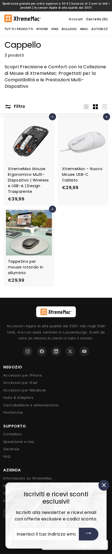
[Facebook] (42, 351)
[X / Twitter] (70, 351)
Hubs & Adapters (18, 397)
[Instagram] (28, 351)
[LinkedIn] (56, 351)
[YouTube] (84, 351)
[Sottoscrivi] (88, 534)
